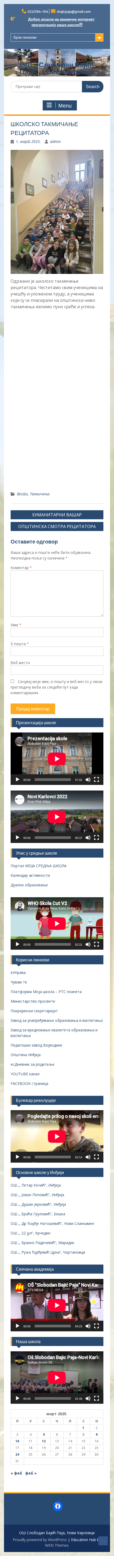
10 (17, 1441)
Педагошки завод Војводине (36, 1045)
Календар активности (30, 875)
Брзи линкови (25, 37)
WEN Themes (57, 1545)
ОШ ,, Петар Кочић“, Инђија (36, 1185)
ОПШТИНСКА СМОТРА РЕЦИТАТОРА (57, 526)
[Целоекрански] (96, 779)
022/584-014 (38, 12)
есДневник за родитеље (32, 1064)
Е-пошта (20, 643)
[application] (57, 758)
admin (55, 141)
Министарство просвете (33, 1001)
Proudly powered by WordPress (40, 1539)
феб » (31, 1473)
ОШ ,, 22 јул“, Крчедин (30, 1233)
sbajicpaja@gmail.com (74, 12)
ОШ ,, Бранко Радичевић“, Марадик (42, 1242)
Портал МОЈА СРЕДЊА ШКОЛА (39, 865)
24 (17, 1454)
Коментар (21, 567)
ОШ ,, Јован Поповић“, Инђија (37, 1194)
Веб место (20, 662)
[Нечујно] (88, 779)
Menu (65, 106)
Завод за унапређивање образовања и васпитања (57, 1020)
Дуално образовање (29, 884)
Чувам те (19, 982)
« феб (16, 1473)
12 (44, 1441)
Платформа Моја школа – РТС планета (46, 991)
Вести (22, 493)
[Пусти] (17, 779)
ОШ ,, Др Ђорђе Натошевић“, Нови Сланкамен (52, 1223)
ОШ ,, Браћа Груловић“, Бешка (38, 1213)
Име (16, 624)
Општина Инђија (26, 1054)
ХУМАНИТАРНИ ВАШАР (57, 515)
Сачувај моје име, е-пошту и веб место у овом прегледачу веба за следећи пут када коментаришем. (56, 687)
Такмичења (40, 493)
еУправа (18, 972)
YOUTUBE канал (25, 1073)
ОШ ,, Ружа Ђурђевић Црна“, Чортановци (48, 1252)
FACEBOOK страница (29, 1083)
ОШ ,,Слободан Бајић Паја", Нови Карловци (56, 68)
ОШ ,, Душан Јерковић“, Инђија (38, 1204)
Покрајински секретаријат (34, 1010)
